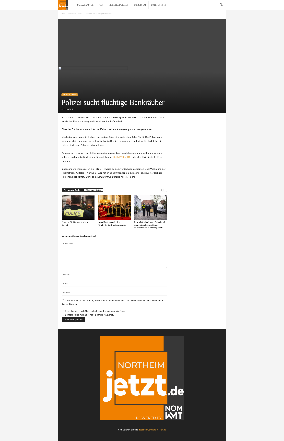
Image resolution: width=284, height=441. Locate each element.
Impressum (140, 5)
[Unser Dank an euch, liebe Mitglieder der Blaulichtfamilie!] (114, 207)
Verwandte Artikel (72, 190)
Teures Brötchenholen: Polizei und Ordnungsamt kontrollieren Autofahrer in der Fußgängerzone (149, 225)
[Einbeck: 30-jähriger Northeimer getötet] (78, 207)
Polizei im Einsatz (75, 13)
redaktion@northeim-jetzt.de (152, 430)
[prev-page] (161, 190)
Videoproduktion (119, 5)
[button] (221, 5)
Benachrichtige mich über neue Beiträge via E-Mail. (89, 315)
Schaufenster (85, 5)
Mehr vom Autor (93, 190)
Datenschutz (158, 5)
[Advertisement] (142, 42)
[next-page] (165, 190)
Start (63, 13)
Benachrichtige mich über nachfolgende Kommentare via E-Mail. (95, 311)
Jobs (101, 5)
